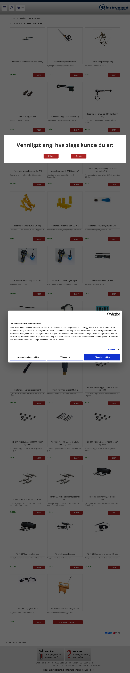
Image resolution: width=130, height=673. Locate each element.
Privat (51, 156)
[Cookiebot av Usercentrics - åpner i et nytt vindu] (109, 314)
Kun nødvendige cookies (28, 357)
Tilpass (63, 357)
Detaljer (111, 350)
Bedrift (79, 156)
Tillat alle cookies (102, 357)
